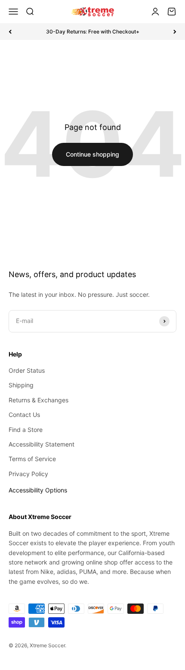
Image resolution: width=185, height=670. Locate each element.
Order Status (27, 370)
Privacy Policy (28, 473)
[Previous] (10, 31)
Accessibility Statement (41, 444)
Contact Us (24, 414)
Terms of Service (32, 458)
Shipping (21, 385)
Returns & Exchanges (38, 400)
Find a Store (26, 429)
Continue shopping (92, 154)
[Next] (174, 31)
